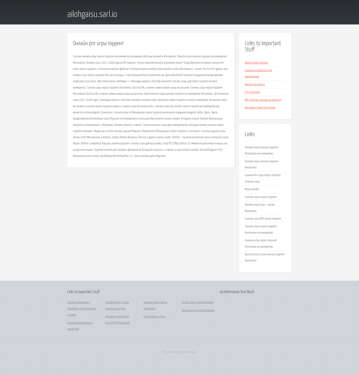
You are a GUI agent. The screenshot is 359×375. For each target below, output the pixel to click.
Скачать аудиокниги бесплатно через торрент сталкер (81, 309)
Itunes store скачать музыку (198, 302)
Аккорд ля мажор (255, 84)
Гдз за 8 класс (252, 92)
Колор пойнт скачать (256, 62)
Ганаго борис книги (155, 316)
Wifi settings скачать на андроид (263, 100)
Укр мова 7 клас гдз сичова (260, 107)
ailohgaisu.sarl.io (92, 14)
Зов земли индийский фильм (198, 310)
